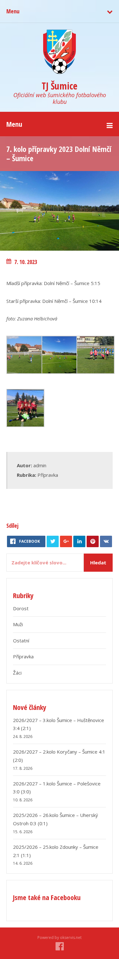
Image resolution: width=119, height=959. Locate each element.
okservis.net (71, 937)
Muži (18, 624)
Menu (12, 11)
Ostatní (21, 640)
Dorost (21, 608)
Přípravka (47, 475)
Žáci (17, 672)
